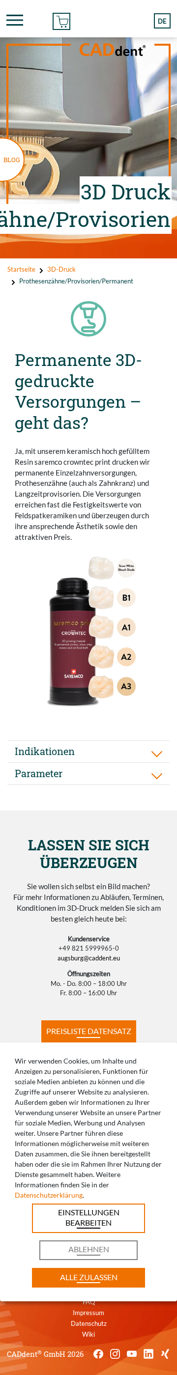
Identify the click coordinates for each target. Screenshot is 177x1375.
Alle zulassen (89, 1277)
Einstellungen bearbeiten (88, 1217)
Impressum (88, 1313)
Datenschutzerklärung (49, 1195)
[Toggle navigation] (14, 20)
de (162, 21)
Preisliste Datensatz (88, 1031)
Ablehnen (88, 1249)
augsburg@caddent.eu (89, 958)
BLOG (11, 159)
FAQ (89, 1302)
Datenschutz (89, 1323)
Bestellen (61, 20)
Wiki (88, 1334)
